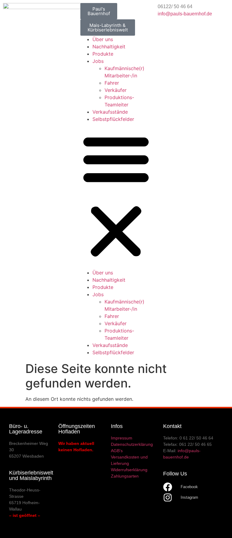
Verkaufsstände (110, 112)
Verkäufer (116, 90)
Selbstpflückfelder (113, 119)
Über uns (102, 39)
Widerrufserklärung (129, 469)
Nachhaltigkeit (108, 47)
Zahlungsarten (125, 476)
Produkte (102, 54)
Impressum (121, 438)
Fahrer (112, 83)
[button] (116, 196)
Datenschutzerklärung (132, 444)
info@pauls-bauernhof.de (185, 13)
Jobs (98, 61)
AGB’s (117, 450)
